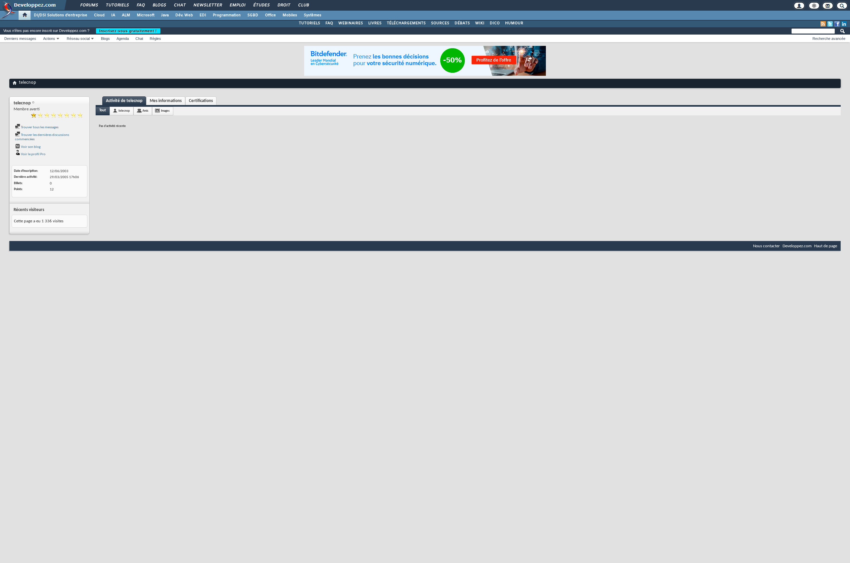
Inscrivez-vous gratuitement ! (128, 31)
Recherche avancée (828, 39)
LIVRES (375, 23)
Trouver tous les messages (39, 127)
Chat (179, 5)
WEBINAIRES (350, 23)
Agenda (123, 39)
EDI (203, 15)
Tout (102, 110)
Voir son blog (30, 147)
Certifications (201, 101)
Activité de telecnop (124, 101)
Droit (284, 5)
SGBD (252, 15)
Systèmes (312, 15)
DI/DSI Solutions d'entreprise (60, 15)
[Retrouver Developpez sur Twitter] (830, 24)
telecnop (124, 110)
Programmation (227, 15)
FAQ (140, 5)
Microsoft (145, 15)
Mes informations (166, 101)
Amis (145, 110)
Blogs (159, 5)
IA (113, 15)
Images (165, 110)
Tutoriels (117, 5)
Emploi (237, 5)
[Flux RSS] (823, 24)
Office (270, 15)
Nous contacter (766, 246)
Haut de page (825, 246)
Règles (155, 39)
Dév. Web (184, 15)
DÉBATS (462, 23)
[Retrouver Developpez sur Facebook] (837, 24)
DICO (495, 23)
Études (261, 5)
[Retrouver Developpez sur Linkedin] (844, 24)
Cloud (99, 15)
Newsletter (207, 5)
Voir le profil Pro (32, 154)
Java (165, 15)
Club (303, 5)
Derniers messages (20, 39)
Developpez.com (797, 246)
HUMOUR (514, 23)
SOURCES (440, 23)
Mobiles (290, 15)
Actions (49, 39)
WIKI (479, 23)
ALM (126, 15)
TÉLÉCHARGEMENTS (406, 23)
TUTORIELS (309, 23)
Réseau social (78, 39)
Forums (88, 5)
